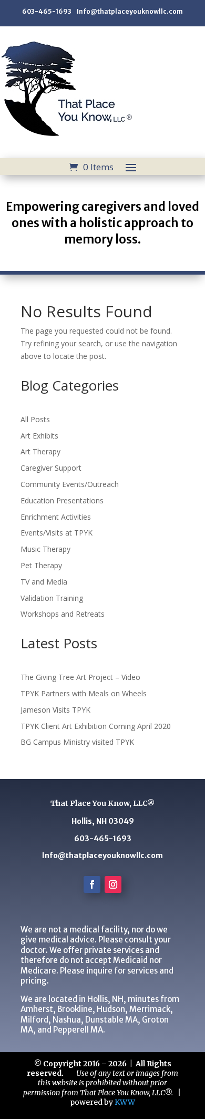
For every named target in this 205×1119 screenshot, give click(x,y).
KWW (125, 1102)
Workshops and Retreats (62, 614)
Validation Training (51, 598)
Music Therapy (45, 549)
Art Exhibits (39, 436)
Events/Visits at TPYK (56, 533)
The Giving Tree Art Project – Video (80, 677)
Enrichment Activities (55, 517)
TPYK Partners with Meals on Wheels (83, 693)
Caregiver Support (50, 468)
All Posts (35, 419)
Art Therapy (40, 451)
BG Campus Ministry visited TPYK (77, 742)
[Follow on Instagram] (113, 884)
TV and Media (43, 582)
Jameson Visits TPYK (55, 710)
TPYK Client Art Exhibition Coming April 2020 (95, 726)
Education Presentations (62, 500)
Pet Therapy (41, 565)
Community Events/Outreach (69, 484)
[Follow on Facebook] (92, 884)
